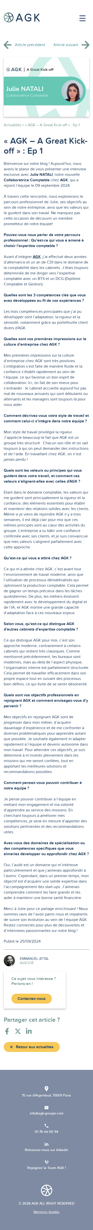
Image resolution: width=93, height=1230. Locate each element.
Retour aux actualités (35, 1046)
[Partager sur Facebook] (7, 1031)
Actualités (12, 125)
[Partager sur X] (18, 1031)
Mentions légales (46, 1212)
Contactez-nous (32, 998)
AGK (37, 256)
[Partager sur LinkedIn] (29, 1031)
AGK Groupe (22, 17)
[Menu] (82, 18)
